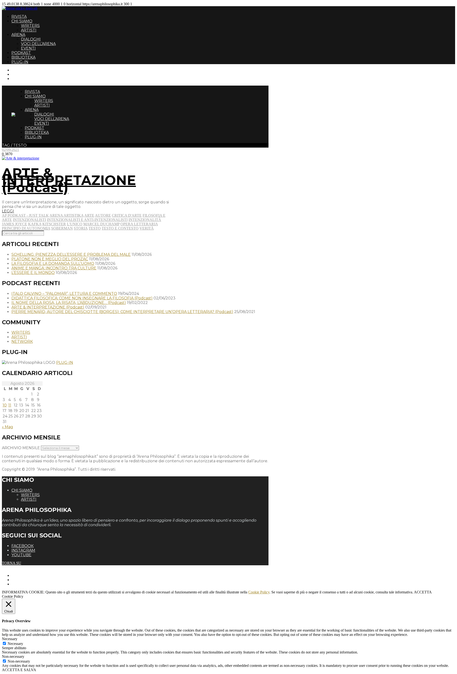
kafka (34, 224)
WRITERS (30, 25)
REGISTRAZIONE (26, 74)
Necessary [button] (9, 639)
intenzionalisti (29, 220)
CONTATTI (20, 70)
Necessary (15, 644)
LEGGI (8, 211)
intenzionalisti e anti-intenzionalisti (87, 220)
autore (103, 215)
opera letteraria (139, 224)
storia (81, 228)
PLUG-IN (19, 62)
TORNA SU (11, 563)
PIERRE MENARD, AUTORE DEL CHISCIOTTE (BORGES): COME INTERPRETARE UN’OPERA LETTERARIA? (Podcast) (122, 311)
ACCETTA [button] (423, 592)
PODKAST (21, 53)
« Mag (7, 427)
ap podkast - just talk (25, 215)
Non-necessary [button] (13, 656)
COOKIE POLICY (26, 584)
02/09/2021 (10, 150)
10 (5, 405)
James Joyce (14, 224)
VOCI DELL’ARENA (38, 43)
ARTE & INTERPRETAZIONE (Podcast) (69, 180)
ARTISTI (28, 30)
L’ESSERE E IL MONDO (33, 272)
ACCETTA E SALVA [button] (19, 670)
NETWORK (22, 341)
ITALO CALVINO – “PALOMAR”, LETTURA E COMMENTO (64, 293)
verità (146, 228)
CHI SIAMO (21, 21)
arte (89, 215)
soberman (62, 228)
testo (95, 228)
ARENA (18, 34)
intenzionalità (145, 220)
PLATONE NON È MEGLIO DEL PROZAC (49, 259)
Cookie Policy (258, 592)
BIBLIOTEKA (23, 57)
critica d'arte (127, 215)
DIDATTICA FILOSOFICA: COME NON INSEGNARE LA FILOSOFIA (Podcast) (82, 298)
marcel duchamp (101, 224)
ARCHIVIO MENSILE (21, 448)
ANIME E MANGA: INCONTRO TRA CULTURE (53, 268)
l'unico (74, 224)
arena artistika (67, 215)
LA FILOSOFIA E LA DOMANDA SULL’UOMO (52, 263)
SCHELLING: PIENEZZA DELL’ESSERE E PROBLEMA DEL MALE (71, 254)
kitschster (54, 224)
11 (9, 405)
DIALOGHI (31, 39)
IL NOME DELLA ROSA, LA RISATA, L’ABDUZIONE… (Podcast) (68, 302)
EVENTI (28, 48)
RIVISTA (19, 16)
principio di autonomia (26, 228)
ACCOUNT (20, 79)
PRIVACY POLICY (27, 580)
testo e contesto (120, 228)
